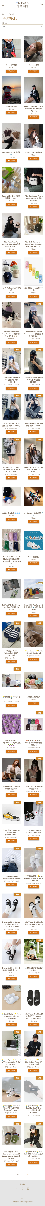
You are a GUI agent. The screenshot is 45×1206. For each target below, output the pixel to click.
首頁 (3, 14)
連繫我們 (30, 1202)
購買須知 (23, 1202)
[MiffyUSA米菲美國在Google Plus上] (17, 1189)
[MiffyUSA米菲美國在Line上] (27, 1189)
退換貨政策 (16, 1202)
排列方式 (4, 23)
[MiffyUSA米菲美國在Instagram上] (22, 1189)
